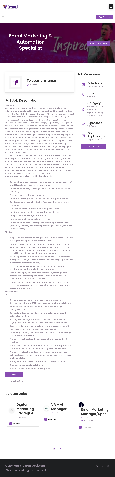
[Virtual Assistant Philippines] (10, 6)
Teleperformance (41, 80)
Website (33, 84)
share (14, 375)
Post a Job (103, 17)
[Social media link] (97, 465)
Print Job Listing (15, 381)
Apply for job (93, 147)
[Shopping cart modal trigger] (3, 17)
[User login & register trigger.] (7, 17)
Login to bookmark (98, 44)
